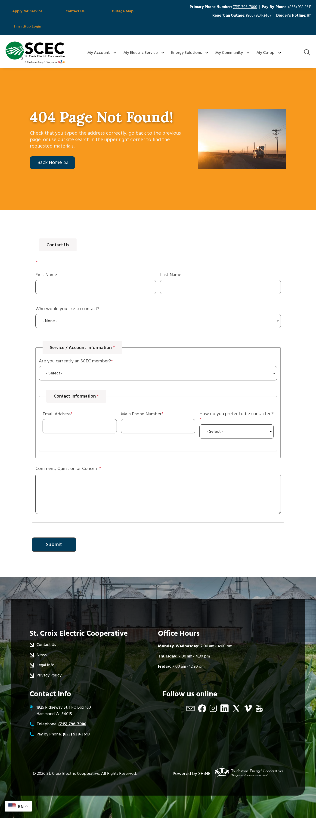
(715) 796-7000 (245, 7)
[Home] (35, 52)
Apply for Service (27, 11)
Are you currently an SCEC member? (75, 361)
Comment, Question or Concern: (67, 468)
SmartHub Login (27, 26)
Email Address (57, 414)
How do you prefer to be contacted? (236, 414)
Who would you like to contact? (67, 309)
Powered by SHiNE (192, 773)
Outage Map (122, 11)
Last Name (170, 275)
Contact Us (74, 11)
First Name (46, 275)
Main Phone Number (141, 414)
